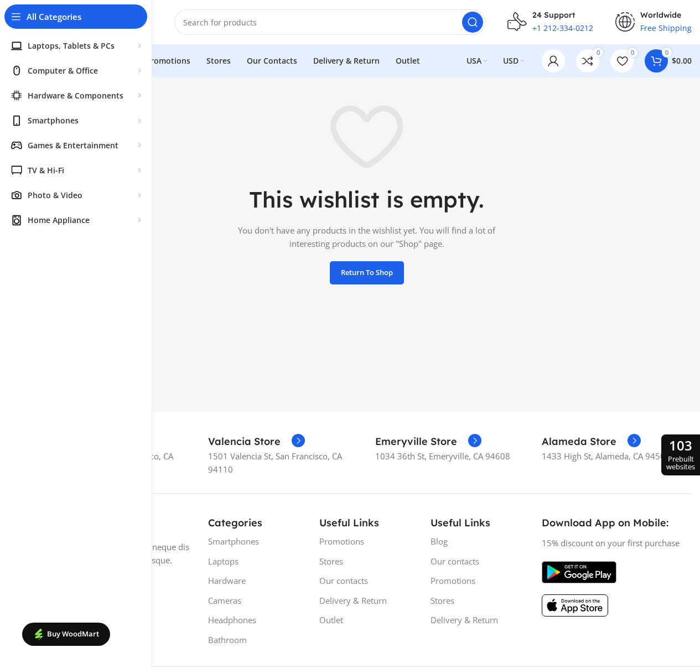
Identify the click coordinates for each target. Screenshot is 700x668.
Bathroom (227, 639)
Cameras (224, 600)
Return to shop (367, 272)
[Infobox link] (256, 441)
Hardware (227, 580)
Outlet (331, 619)
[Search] (472, 22)
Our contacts (343, 580)
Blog (439, 541)
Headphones (232, 619)
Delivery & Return (353, 600)
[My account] (553, 61)
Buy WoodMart (73, 634)
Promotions (341, 541)
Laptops (223, 561)
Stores (331, 561)
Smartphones (233, 541)
